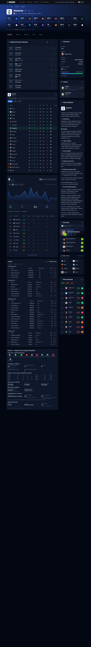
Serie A (39, 13)
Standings (26, 34)
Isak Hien (13, 286)
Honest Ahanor (14, 291)
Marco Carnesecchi (15, 272)
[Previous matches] (50, 42)
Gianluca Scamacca (15, 344)
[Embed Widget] (32, 10)
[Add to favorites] (25, 10)
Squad (40, 34)
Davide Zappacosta (15, 318)
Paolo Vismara (14, 270)
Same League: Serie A (65, 258)
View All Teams (80, 255)
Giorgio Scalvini (14, 289)
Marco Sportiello (14, 275)
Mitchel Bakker (14, 314)
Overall (10, 101)
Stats (34, 34)
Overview (10, 34)
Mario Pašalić (14, 323)
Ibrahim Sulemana (15, 327)
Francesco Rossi (14, 277)
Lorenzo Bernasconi (15, 303)
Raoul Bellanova (14, 305)
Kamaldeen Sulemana (15, 335)
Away (20, 101)
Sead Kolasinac (14, 284)
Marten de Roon (14, 321)
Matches (18, 34)
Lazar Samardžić (14, 325)
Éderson (13, 312)
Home (15, 101)
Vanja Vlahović (14, 339)
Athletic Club (64, 173)
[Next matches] (55, 42)
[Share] (29, 10)
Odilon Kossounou (15, 295)
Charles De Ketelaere (15, 316)
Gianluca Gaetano (15, 307)
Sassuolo (63, 165)
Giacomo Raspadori (15, 337)
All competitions (23, 29)
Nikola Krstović (14, 342)
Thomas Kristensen (15, 293)
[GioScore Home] (11, 2)
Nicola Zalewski (14, 309)
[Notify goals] (55, 48)
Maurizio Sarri (32, 13)
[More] (51, 2)
